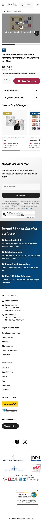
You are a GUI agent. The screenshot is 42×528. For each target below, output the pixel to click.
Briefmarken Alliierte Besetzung (13, 11)
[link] (11, 5)
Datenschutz (28, 208)
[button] (3, 5)
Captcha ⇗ (30, 217)
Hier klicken (21, 215)
